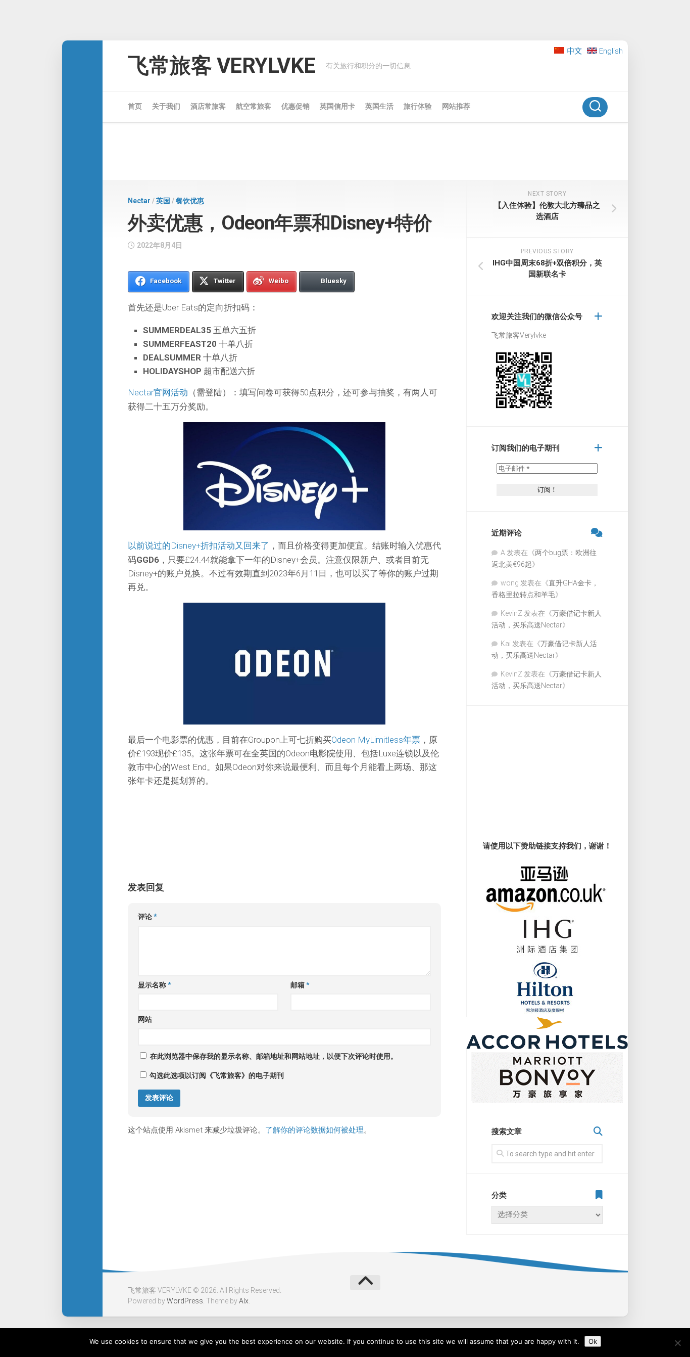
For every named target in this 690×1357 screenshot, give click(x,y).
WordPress (185, 1301)
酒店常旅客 (208, 106)
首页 (135, 106)
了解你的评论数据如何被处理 (314, 1130)
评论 (147, 917)
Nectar (139, 201)
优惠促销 (295, 106)
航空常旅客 (253, 106)
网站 (145, 1019)
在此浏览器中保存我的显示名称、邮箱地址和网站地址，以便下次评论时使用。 (274, 1056)
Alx (244, 1301)
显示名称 (154, 985)
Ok (592, 1341)
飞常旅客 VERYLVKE (222, 65)
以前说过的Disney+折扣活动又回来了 (198, 545)
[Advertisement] (365, 153)
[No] (677, 1343)
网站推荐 (456, 106)
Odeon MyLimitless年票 (375, 740)
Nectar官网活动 (158, 392)
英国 (163, 201)
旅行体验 (418, 106)
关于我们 (166, 106)
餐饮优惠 (190, 201)
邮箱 (300, 985)
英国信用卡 (337, 106)
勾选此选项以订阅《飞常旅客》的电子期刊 (216, 1075)
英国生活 (379, 106)
